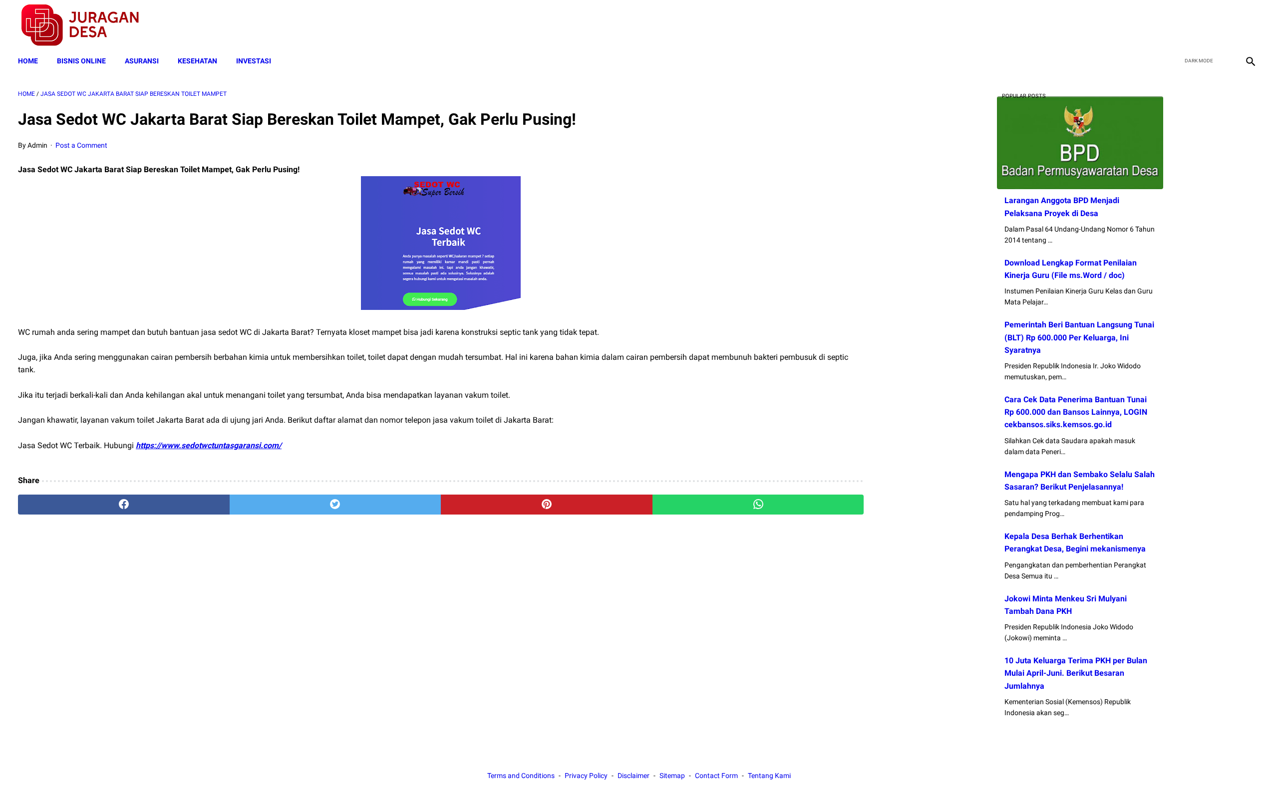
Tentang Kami (769, 776)
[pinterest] (546, 505)
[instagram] (1249, 25)
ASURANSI (142, 61)
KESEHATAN (197, 61)
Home (28, 61)
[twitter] (1202, 25)
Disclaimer (633, 776)
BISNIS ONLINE (81, 61)
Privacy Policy (586, 776)
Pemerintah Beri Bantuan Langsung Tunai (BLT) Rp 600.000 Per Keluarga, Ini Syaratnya (1079, 337)
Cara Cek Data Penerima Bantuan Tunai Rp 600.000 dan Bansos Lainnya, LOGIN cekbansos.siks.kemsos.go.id (1075, 412)
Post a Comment (81, 145)
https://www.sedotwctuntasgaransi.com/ (209, 445)
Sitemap (672, 776)
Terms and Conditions (521, 776)
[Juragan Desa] (86, 25)
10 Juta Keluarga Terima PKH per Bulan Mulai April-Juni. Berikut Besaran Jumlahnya (1075, 673)
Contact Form (716, 776)
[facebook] (1179, 25)
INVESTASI (253, 61)
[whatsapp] (758, 505)
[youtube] (1226, 25)
